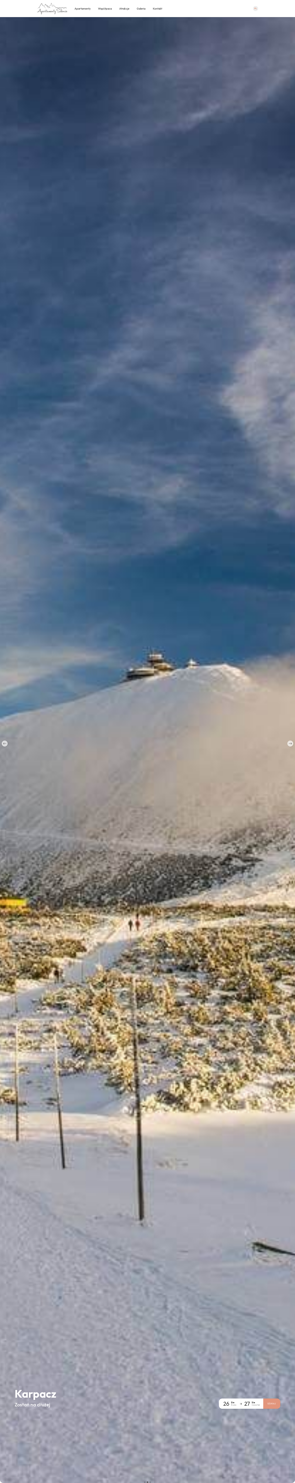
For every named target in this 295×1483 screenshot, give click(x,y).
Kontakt (157, 8)
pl (255, 8)
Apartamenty (82, 8)
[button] (5, 744)
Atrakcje (124, 8)
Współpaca (105, 8)
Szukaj (272, 1403)
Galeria (141, 8)
